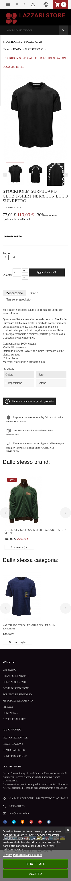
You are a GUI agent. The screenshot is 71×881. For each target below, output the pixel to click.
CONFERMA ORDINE (15, 756)
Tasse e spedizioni (19, 299)
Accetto (35, 874)
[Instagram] (49, 821)
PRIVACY (8, 707)
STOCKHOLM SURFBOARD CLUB (22, 41)
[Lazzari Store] (35, 18)
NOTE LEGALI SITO (14, 719)
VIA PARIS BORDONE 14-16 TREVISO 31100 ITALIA (38, 798)
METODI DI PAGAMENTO (18, 700)
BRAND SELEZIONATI (16, 676)
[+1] (25, 270)
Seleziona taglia (19, 547)
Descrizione (14, 293)
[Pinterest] (40, 821)
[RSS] (22, 821)
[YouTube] (31, 821)
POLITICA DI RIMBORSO (17, 694)
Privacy (7, 854)
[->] (65, 512)
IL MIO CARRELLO (14, 750)
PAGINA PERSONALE (15, 737)
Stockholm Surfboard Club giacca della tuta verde (35, 532)
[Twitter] (14, 821)
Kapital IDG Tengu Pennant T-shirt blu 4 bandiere (29, 627)
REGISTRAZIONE (13, 743)
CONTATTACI (10, 713)
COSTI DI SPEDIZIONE (16, 688)
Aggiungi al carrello (46, 272)
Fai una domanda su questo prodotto (33, 401)
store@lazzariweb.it (19, 813)
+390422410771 (17, 806)
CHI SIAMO (9, 669)
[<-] (5, 512)
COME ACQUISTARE (15, 682)
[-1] (25, 277)
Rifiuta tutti (35, 864)
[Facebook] (5, 821)
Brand (34, 293)
